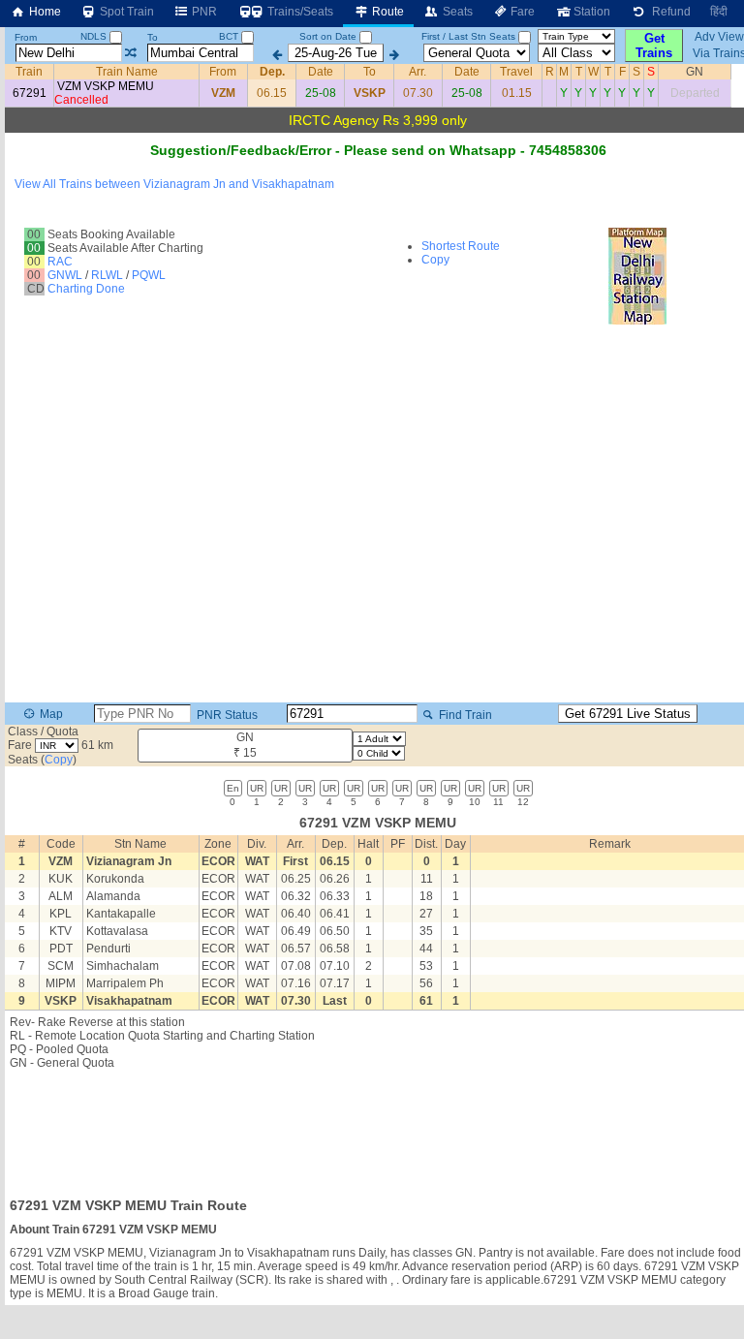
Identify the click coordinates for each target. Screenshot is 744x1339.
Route (386, 11)
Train (29, 71)
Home (43, 11)
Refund (668, 11)
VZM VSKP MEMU (105, 86)
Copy (435, 259)
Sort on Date (327, 36)
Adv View (719, 37)
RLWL (107, 275)
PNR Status (226, 715)
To (152, 37)
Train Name (127, 71)
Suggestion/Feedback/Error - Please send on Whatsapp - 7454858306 (378, 150)
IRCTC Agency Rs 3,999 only (378, 120)
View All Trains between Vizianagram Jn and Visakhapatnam (174, 184)
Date (320, 71)
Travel (516, 71)
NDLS (94, 36)
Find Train (464, 715)
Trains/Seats (298, 11)
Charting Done (86, 289)
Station (590, 11)
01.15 (517, 93)
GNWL (64, 275)
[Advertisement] (377, 1127)
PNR (203, 11)
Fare (521, 11)
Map (50, 714)
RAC (60, 261)
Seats (456, 11)
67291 (29, 93)
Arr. (417, 71)
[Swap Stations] (130, 53)
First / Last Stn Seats (468, 36)
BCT (230, 36)
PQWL (149, 275)
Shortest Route (460, 246)
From (26, 37)
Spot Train (125, 11)
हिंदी (719, 11)
